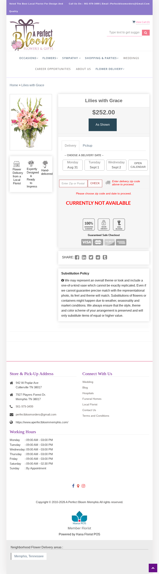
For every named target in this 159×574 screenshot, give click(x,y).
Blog (85, 387)
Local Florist (89, 404)
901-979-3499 (24, 406)
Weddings (131, 58)
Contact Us (89, 410)
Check (95, 183)
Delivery (70, 145)
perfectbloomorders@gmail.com (36, 414)
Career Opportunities (53, 69)
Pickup (87, 145)
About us (83, 69)
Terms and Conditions (95, 415)
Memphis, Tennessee (29, 556)
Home (14, 85)
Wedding (87, 381)
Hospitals (88, 393)
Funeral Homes (91, 398)
